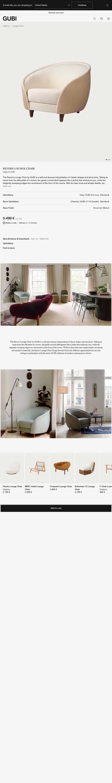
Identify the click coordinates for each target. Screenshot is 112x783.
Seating (6, 26)
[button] (101, 18)
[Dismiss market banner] (107, 5)
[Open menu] (108, 18)
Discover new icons (56, 13)
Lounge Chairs (18, 26)
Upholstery (8, 243)
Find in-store (9, 248)
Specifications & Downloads (16, 239)
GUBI (12, 172)
